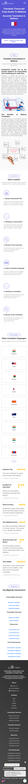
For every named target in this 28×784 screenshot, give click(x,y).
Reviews (14, 705)
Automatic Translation (14, 617)
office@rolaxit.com (14, 690)
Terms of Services (6, 778)
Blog (14, 700)
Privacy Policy (14, 778)
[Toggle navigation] (25, 3)
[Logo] (14, 667)
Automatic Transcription (14, 602)
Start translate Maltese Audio (13, 41)
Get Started (14, 708)
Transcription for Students (14, 650)
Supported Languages (14, 608)
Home (14, 698)
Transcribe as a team (14, 638)
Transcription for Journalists (14, 647)
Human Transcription (14, 605)
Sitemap (14, 703)
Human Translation (14, 620)
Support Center (22, 778)
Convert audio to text (14, 629)
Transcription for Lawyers (14, 656)
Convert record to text (14, 635)
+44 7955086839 (14, 688)
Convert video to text (14, 632)
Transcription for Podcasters (14, 653)
